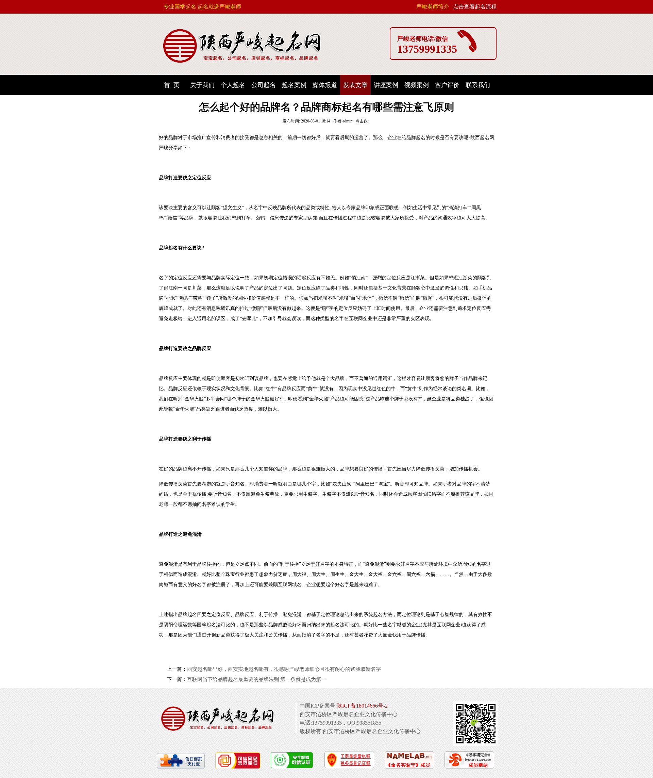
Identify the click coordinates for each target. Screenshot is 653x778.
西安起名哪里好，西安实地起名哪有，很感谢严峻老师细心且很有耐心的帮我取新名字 (284, 669)
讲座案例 (386, 85)
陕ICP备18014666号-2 (362, 706)
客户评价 (447, 85)
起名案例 (294, 85)
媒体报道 (325, 85)
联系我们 (478, 85)
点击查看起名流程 (475, 7)
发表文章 (355, 85)
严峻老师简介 (432, 7)
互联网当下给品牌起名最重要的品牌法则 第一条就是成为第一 (256, 679)
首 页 (172, 85)
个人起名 (233, 85)
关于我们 (202, 85)
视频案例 (416, 85)
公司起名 (263, 85)
